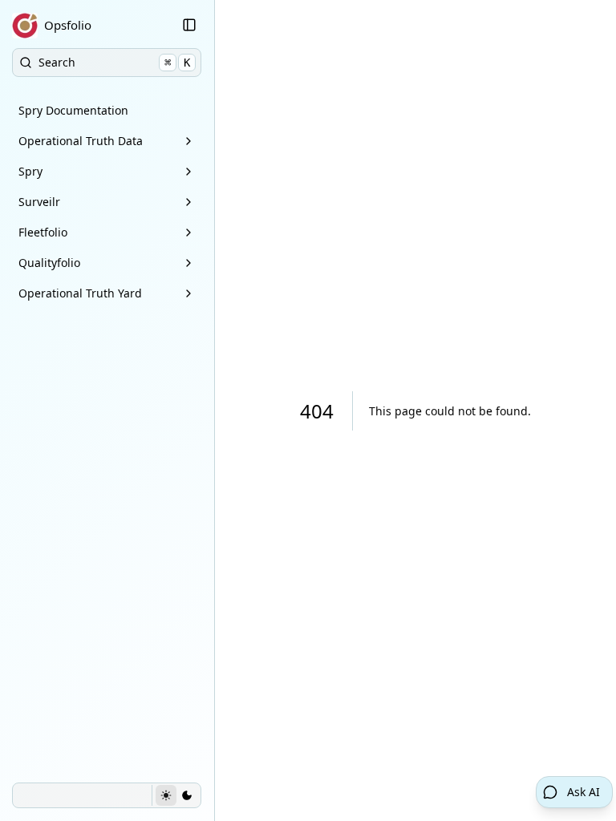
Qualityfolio (49, 262)
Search (114, 62)
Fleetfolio (42, 232)
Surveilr (39, 201)
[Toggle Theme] (176, 795)
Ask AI (583, 791)
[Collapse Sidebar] (189, 25)
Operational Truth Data (80, 140)
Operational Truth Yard (80, 293)
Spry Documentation (73, 110)
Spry (30, 171)
